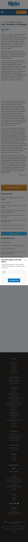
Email (4, 272)
